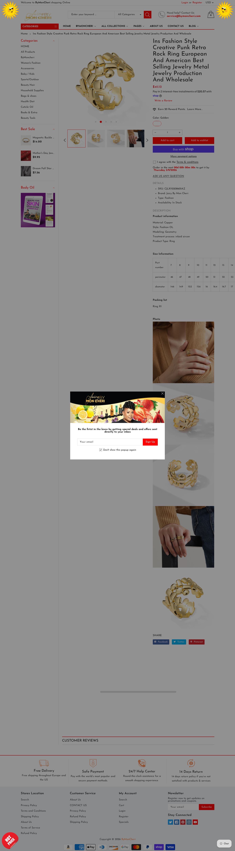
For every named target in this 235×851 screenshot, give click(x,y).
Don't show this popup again (119, 450)
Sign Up (150, 442)
